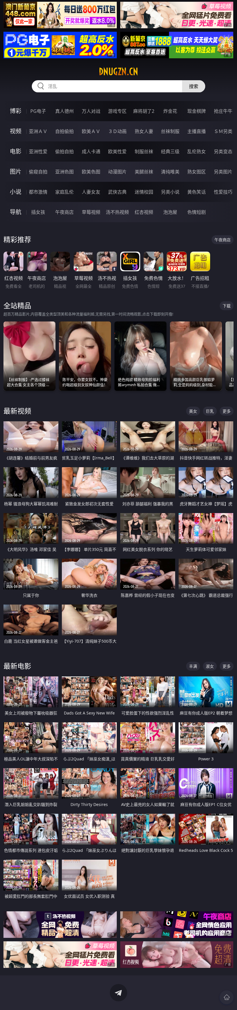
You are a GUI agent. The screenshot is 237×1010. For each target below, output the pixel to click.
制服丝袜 (144, 151)
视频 (15, 131)
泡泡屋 (170, 212)
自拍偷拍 (64, 131)
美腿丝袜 (144, 172)
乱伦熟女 (196, 151)
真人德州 (64, 111)
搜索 (193, 86)
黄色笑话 (196, 192)
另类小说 (170, 192)
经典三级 (170, 151)
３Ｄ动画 (117, 131)
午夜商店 (64, 212)
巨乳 (210, 411)
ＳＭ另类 (223, 131)
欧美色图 (91, 172)
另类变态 (223, 151)
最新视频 (17, 411)
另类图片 (223, 172)
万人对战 (91, 111)
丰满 (193, 666)
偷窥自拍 (38, 172)
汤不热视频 (117, 212)
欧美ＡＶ (91, 131)
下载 (227, 305)
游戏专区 (117, 111)
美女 (193, 411)
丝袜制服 (170, 131)
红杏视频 (144, 212)
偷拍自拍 (64, 151)
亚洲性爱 (38, 151)
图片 (15, 171)
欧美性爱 (117, 151)
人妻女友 (91, 192)
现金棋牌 (196, 111)
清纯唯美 (170, 172)
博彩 (15, 111)
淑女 (210, 666)
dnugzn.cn (118, 71)
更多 (227, 411)
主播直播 (196, 131)
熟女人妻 (144, 131)
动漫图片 (117, 172)
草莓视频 (91, 212)
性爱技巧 (223, 192)
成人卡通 (91, 151)
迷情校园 (144, 192)
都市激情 (38, 192)
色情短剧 (196, 212)
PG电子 (38, 111)
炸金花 (170, 111)
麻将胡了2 (143, 111)
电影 (15, 151)
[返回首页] (227, 997)
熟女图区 (196, 172)
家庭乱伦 (64, 192)
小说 (15, 192)
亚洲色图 (64, 172)
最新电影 (17, 666)
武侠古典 (117, 192)
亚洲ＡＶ (38, 131)
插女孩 (38, 212)
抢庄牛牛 (223, 111)
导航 (15, 212)
